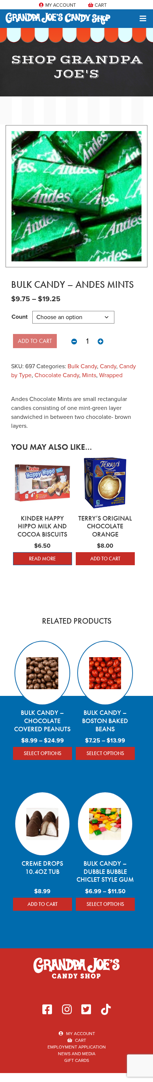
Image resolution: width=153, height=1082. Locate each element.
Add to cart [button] (105, 558)
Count (19, 316)
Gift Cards (76, 1060)
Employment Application (77, 1047)
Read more (42, 558)
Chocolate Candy (57, 375)
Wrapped (111, 375)
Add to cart (35, 341)
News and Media (76, 1053)
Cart (100, 5)
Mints (89, 375)
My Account (60, 5)
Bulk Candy (82, 366)
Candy (108, 366)
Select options (42, 753)
